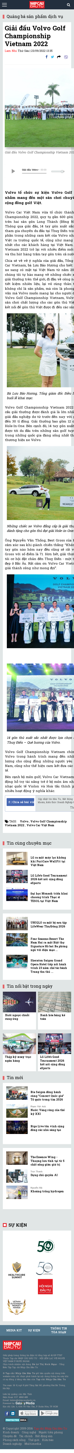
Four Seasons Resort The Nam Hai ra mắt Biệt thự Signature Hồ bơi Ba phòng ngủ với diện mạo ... (49, 944)
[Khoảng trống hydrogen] (17, 1192)
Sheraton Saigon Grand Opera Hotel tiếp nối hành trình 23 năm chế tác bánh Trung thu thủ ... (49, 966)
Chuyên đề (10, 1436)
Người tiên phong (51, 1432)
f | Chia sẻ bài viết (21, 802)
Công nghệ (29, 1432)
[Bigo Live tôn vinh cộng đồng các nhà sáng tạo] (17, 1127)
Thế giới (33, 1440)
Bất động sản (44, 1436)
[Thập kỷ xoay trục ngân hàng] (19, 1043)
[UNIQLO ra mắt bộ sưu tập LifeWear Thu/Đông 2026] (17, 923)
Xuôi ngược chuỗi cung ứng (17, 1017)
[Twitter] (52, 57)
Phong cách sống (14, 1440)
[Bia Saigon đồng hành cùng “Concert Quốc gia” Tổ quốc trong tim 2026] (17, 1093)
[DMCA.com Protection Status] (16, 1419)
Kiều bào (48, 1440)
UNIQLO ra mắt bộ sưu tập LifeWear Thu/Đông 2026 (49, 924)
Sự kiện (18, 1225)
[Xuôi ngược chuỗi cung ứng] (19, 1002)
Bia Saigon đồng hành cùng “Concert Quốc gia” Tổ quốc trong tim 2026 (47, 1095)
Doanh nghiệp (12, 1444)
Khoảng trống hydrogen (47, 1191)
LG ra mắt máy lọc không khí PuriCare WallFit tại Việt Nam (48, 861)
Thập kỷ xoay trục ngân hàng (18, 1058)
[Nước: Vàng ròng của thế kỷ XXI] (17, 1111)
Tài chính (25, 1436)
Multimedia (32, 1444)
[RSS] (59, 57)
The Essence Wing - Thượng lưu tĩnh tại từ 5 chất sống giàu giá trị (48, 1160)
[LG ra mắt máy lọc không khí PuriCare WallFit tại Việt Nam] (17, 858)
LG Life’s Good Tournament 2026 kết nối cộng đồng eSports (49, 879)
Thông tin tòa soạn (58, 1330)
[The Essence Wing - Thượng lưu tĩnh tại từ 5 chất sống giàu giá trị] (17, 1158)
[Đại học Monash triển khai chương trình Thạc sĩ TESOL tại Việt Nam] (17, 894)
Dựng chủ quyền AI (44, 1175)
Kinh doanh (11, 1432)
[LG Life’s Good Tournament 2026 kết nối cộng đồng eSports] (17, 876)
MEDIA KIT (14, 1330)
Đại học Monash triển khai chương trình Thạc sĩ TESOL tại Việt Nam (49, 897)
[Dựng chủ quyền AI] (17, 1176)
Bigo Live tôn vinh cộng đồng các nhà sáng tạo (47, 1128)
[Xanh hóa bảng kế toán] (54, 1002)
